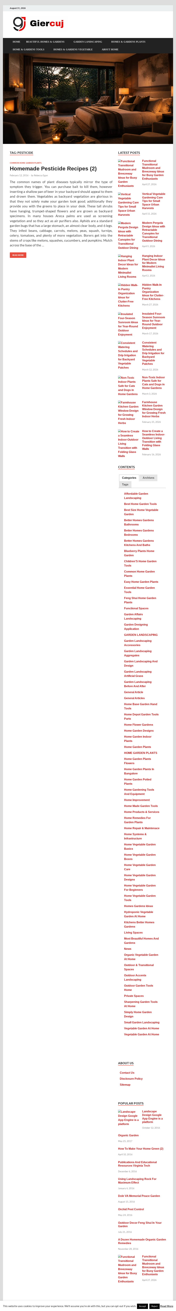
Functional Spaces (136, 608)
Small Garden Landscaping (142, 1022)
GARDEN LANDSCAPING (88, 42)
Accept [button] (142, 1306)
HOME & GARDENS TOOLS (28, 49)
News (127, 948)
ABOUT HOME (110, 49)
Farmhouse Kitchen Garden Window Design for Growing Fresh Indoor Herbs (154, 409)
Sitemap (125, 1084)
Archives (148, 477)
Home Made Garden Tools (141, 806)
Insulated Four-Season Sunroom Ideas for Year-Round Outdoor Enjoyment (153, 320)
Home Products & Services (141, 812)
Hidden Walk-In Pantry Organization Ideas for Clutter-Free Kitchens (153, 291)
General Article (133, 692)
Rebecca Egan (41, 175)
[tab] (129, 478)
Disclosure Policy (131, 1078)
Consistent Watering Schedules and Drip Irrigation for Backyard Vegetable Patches (153, 353)
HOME (16, 42)
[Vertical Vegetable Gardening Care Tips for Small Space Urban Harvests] (129, 194)
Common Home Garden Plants (25, 163)
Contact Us (127, 1072)
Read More (17, 254)
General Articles (134, 698)
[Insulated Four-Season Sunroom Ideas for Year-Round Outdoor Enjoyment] (129, 314)
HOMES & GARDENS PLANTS (128, 42)
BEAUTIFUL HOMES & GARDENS (45, 42)
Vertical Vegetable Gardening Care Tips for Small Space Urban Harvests (153, 201)
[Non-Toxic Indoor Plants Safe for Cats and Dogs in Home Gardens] (129, 377)
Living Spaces (133, 932)
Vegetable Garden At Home (141, 1028)
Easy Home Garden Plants (141, 581)
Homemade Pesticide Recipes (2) (53, 168)
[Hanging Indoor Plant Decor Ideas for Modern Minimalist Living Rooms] (129, 256)
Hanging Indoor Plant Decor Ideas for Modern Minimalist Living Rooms (153, 263)
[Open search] (164, 42)
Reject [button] (154, 1306)
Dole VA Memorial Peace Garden (139, 1195)
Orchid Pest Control (131, 1209)
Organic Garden (128, 1135)
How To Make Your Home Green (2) (140, 1148)
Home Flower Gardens (138, 724)
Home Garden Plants (137, 747)
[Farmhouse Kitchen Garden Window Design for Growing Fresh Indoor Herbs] (129, 402)
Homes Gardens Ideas (138, 906)
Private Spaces (134, 995)
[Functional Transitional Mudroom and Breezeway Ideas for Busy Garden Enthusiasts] (129, 161)
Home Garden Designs (139, 730)
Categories (129, 477)
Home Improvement (137, 800)
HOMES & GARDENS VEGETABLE (73, 49)
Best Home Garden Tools (140, 504)
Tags (125, 484)
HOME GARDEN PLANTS (140, 752)
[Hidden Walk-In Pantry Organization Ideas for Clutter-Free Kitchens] (129, 285)
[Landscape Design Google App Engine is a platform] (129, 1111)
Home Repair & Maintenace (142, 828)
